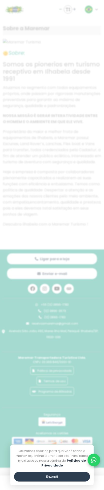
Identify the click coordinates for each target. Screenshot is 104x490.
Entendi (52, 476)
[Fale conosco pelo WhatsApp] (94, 460)
